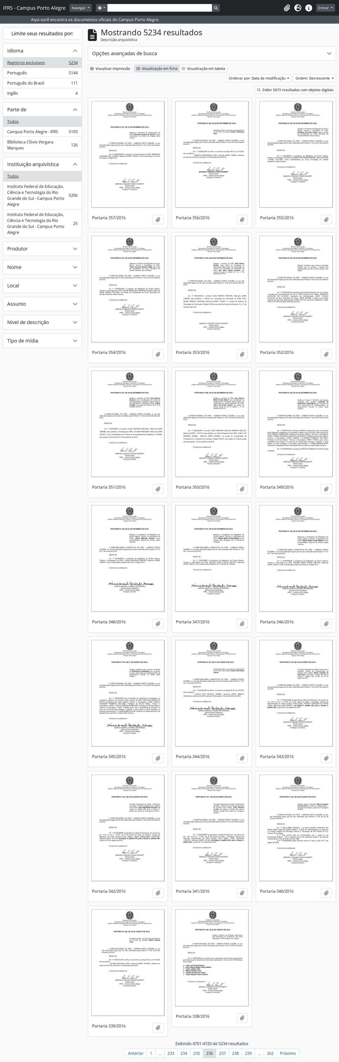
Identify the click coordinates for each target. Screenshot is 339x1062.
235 (196, 1053)
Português (42, 74)
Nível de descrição (28, 322)
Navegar (79, 7)
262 (270, 1053)
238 (235, 1053)
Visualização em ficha (159, 68)
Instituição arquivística (33, 164)
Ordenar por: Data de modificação (257, 78)
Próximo (288, 1053)
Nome (14, 267)
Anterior (136, 1053)
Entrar (324, 7)
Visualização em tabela (205, 68)
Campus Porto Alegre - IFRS (42, 133)
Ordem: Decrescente (313, 78)
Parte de (16, 109)
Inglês (42, 94)
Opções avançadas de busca (124, 53)
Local (13, 285)
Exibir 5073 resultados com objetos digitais (298, 89)
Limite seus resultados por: (42, 33)
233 (171, 1053)
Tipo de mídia (22, 340)
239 (248, 1053)
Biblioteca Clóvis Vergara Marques (42, 145)
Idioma (15, 50)
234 (183, 1053)
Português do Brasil (42, 84)
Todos (13, 121)
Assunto (16, 303)
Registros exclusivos (42, 64)
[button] (286, 7)
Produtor (17, 248)
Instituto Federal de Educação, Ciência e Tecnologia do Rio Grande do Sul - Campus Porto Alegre (42, 195)
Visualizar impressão (112, 68)
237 (222, 1053)
